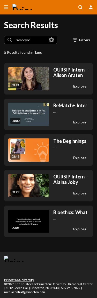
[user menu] (91, 7)
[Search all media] (80, 7)
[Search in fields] (51, 40)
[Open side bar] (6, 7)
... (70, 108)
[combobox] (30, 39)
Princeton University (19, 280)
